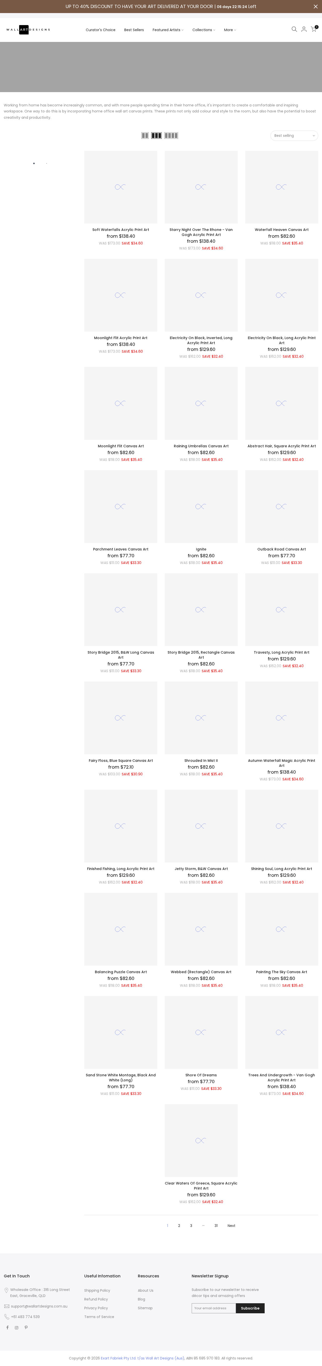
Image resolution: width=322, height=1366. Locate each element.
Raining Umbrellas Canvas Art (201, 446)
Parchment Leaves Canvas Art (120, 549)
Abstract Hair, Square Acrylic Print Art (282, 446)
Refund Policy (96, 1299)
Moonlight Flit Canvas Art (121, 446)
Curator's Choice (100, 29)
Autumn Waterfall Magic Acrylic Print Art (281, 763)
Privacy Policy (96, 1308)
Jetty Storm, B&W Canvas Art (201, 868)
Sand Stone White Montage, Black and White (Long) (121, 1078)
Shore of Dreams (201, 1075)
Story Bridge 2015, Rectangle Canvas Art (201, 655)
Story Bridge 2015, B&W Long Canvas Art (121, 655)
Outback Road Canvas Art (281, 549)
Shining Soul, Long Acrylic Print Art (281, 868)
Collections (202, 29)
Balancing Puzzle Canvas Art (121, 971)
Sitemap (145, 1308)
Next (231, 1225)
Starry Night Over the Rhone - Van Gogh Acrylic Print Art (201, 232)
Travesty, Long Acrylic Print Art (281, 652)
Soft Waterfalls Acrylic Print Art (120, 229)
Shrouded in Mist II (201, 760)
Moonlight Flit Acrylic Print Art (120, 337)
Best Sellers (134, 29)
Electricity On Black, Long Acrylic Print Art (282, 340)
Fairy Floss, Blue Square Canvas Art (121, 760)
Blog (141, 1299)
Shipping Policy (97, 1290)
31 (216, 1225)
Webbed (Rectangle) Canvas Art (201, 971)
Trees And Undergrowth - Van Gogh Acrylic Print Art (281, 1078)
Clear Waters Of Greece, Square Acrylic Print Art (201, 1186)
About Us (145, 1290)
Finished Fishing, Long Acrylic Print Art (120, 868)
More (228, 29)
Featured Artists (166, 29)
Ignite (201, 549)
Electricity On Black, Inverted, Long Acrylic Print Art (201, 340)
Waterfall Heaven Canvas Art (282, 229)
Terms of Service (99, 1316)
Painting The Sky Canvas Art (281, 971)
